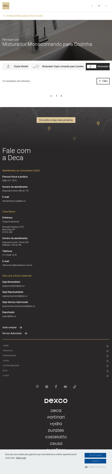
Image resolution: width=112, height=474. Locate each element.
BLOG (5, 371)
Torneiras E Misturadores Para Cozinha (24, 16)
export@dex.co (9, 316)
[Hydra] (56, 425)
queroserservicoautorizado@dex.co (18, 306)
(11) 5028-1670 (9, 255)
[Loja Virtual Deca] (99, 6)
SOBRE (6, 346)
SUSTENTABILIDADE (11, 366)
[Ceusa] (56, 444)
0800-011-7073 (9, 180)
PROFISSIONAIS (9, 356)
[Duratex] (56, 431)
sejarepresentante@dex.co (14, 296)
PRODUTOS (7, 351)
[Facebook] (56, 386)
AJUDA (6, 361)
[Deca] (5, 5)
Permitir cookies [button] (95, 455)
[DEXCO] (56, 400)
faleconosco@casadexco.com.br (17, 265)
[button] (95, 467)
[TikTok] (74, 386)
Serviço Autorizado (12, 333)
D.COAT (6, 376)
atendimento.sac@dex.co (14, 201)
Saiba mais (21, 458)
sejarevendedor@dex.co (13, 286)
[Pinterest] (37, 386)
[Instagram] (46, 386)
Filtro (105, 81)
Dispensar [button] (95, 461)
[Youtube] (65, 386)
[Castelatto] (56, 438)
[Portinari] (56, 418)
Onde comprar (9, 327)
